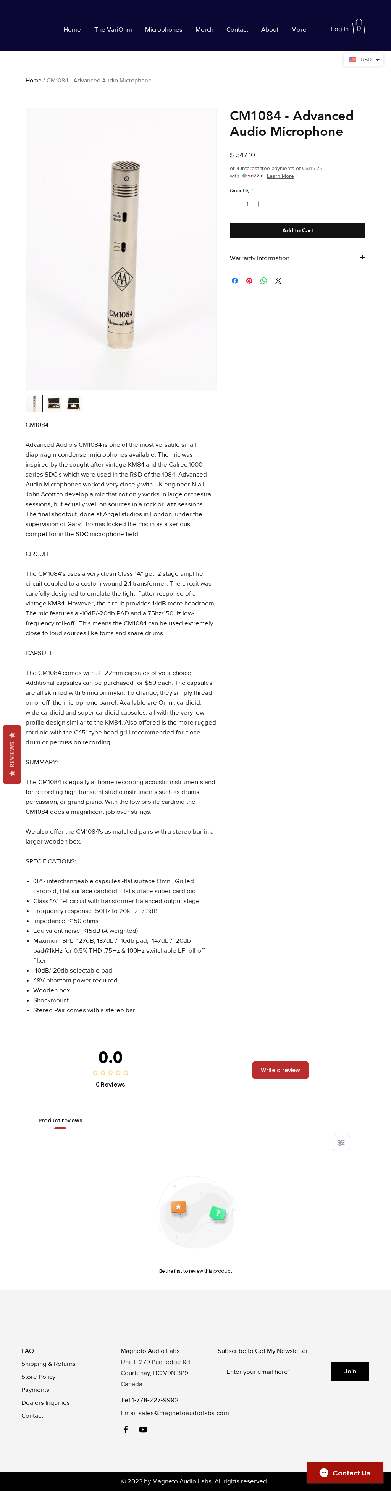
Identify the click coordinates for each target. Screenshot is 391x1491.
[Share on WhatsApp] (263, 280)
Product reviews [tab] (60, 1120)
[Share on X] (278, 280)
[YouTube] (143, 1430)
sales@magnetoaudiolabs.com (184, 1412)
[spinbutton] (247, 204)
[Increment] (259, 204)
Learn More (280, 176)
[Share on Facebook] (234, 280)
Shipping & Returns (48, 1363)
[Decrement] (236, 204)
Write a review (280, 1070)
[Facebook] (126, 1430)
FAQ (27, 1350)
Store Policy (38, 1376)
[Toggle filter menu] (341, 1142)
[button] (358, 26)
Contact (32, 1415)
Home (34, 80)
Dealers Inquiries (45, 1402)
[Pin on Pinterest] (249, 280)
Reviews (12, 755)
